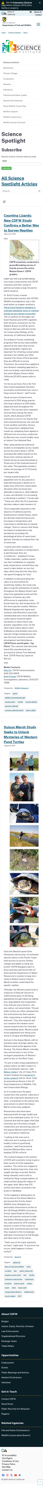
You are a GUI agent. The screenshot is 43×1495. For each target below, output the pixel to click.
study (7, 1288)
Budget (5, 1321)
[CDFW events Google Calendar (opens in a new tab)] (31, 11)
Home (3, 32)
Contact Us (7, 1470)
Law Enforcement (10, 1331)
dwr (15, 1271)
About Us (38, 12)
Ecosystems (8, 79)
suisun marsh (19, 1283)
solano (29, 1283)
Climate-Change (10, 73)
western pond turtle (13, 1275)
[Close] (39, 3)
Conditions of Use (10, 1461)
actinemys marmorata (13, 1279)
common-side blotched (14, 710)
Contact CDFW (8, 1399)
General (17, 1257)
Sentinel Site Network (12, 101)
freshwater (29, 1279)
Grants (4, 1367)
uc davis (8, 1271)
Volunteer (6, 1382)
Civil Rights (7, 1458)
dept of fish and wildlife (14, 1267)
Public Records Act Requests (15, 1409)
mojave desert (31, 702)
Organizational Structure (13, 1336)
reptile (20, 702)
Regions (5, 1414)
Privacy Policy (8, 1464)
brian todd (22, 1288)
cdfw (28, 1267)
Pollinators (8, 90)
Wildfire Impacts (10, 111)
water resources (26, 1271)
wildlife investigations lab (15, 698)
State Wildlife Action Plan (14, 106)
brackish (8, 1283)
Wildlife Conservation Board (21, 1435)
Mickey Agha (11, 1072)
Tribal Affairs (7, 1346)
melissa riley (29, 1292)
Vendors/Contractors (11, 1377)
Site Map (6, 1467)
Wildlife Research (21, 688)
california (16, 1262)
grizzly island (10, 1296)
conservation (10, 702)
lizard (15, 693)
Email (5, 161)
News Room (7, 1404)
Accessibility (10, 1455)
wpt (24, 1275)
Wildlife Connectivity (12, 117)
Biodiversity (8, 68)
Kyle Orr (7, 670)
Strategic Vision (9, 1341)
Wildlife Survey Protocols (14, 122)
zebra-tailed (31, 710)
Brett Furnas (10, 676)
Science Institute (11, 62)
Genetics (7, 84)
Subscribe (6, 168)
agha (14, 1288)
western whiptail (11, 706)
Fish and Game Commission (21, 1430)
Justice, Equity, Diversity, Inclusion (17, 1326)
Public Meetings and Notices (15, 1372)
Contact (38, 15)
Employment (7, 1362)
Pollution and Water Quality (15, 95)
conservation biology (13, 1292)
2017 (20, 1296)
